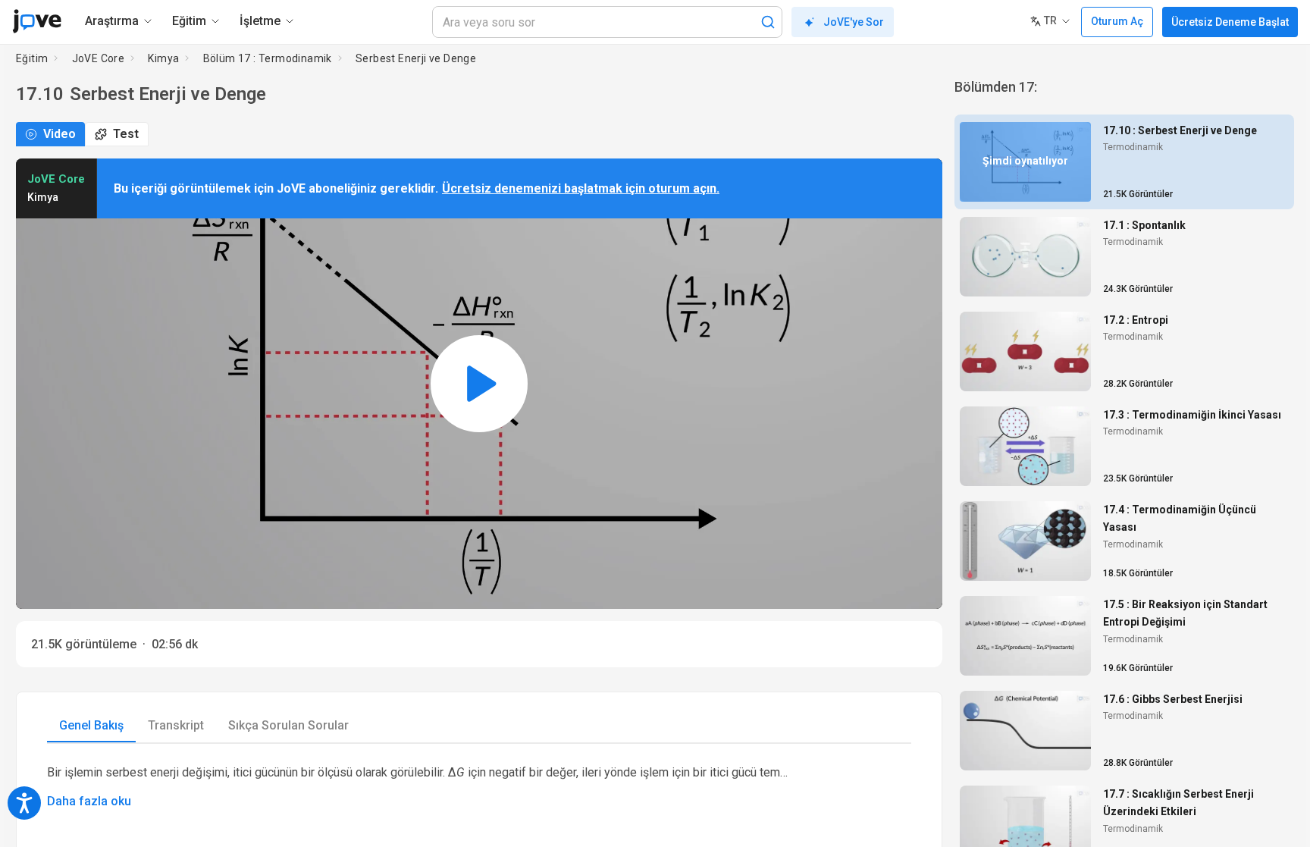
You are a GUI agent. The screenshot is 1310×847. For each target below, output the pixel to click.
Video (59, 134)
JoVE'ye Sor (853, 22)
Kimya (163, 58)
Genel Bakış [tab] (91, 725)
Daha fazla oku (89, 801)
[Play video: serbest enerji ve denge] (479, 383)
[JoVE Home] (36, 21)
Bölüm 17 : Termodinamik (267, 58)
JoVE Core (98, 58)
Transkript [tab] (176, 725)
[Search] (768, 22)
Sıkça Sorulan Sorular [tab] (288, 725)
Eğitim (32, 58)
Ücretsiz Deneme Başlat (1230, 22)
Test (126, 134)
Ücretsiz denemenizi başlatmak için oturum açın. (580, 188)
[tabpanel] (479, 786)
